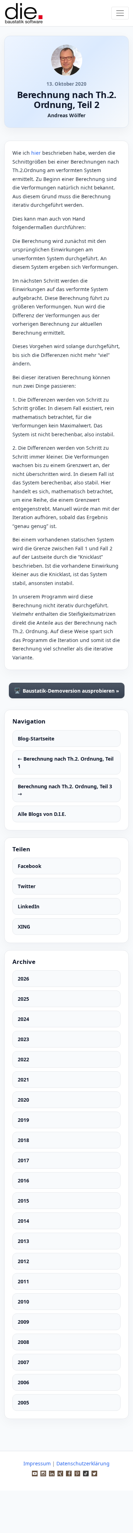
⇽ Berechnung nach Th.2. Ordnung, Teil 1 (65, 762)
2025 (23, 998)
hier (36, 152)
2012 (23, 1261)
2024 (23, 1019)
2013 (23, 1241)
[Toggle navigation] (120, 13)
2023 (23, 1039)
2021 (23, 1079)
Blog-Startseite (36, 738)
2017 (23, 1160)
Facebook (29, 866)
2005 (23, 1402)
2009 (23, 1321)
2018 (23, 1140)
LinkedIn (28, 906)
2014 (23, 1220)
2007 (23, 1362)
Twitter (26, 886)
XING (24, 926)
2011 (23, 1281)
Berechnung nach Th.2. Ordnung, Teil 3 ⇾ (65, 790)
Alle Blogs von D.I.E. (42, 814)
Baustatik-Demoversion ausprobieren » (66, 690)
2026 (23, 978)
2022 (23, 1059)
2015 (23, 1200)
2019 (23, 1120)
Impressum (37, 1463)
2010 (23, 1301)
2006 (23, 1382)
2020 (23, 1099)
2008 (23, 1342)
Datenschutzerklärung (83, 1463)
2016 (23, 1180)
